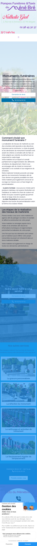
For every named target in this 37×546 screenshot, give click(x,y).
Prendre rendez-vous (18, 478)
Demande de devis (18, 94)
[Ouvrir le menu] (18, 37)
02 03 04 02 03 (19, 471)
